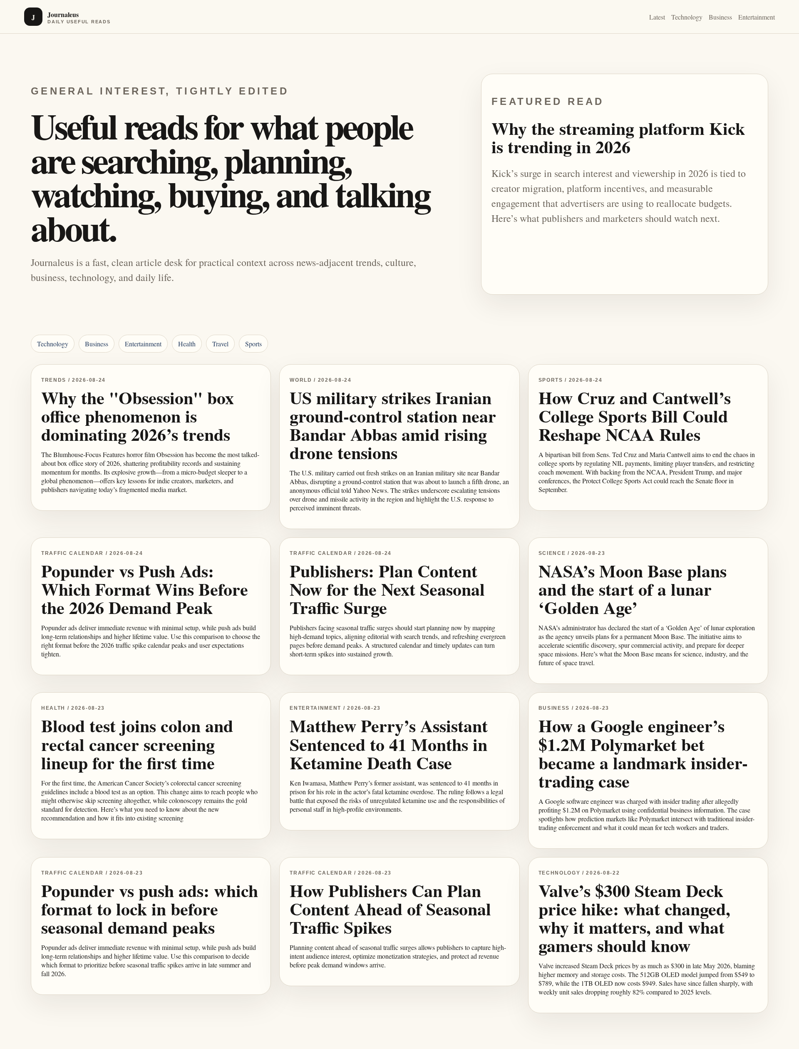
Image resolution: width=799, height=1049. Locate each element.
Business (720, 16)
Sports (253, 343)
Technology (686, 16)
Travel (220, 343)
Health (187, 343)
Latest (657, 16)
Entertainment (756, 16)
